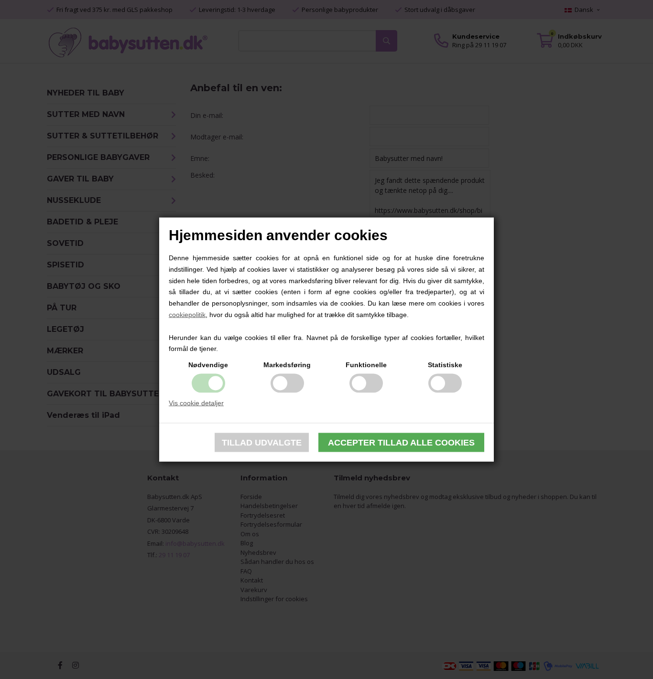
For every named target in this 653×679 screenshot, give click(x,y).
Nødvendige (208, 365)
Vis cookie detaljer (196, 403)
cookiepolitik (187, 314)
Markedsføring (287, 365)
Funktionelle (366, 365)
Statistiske (445, 365)
